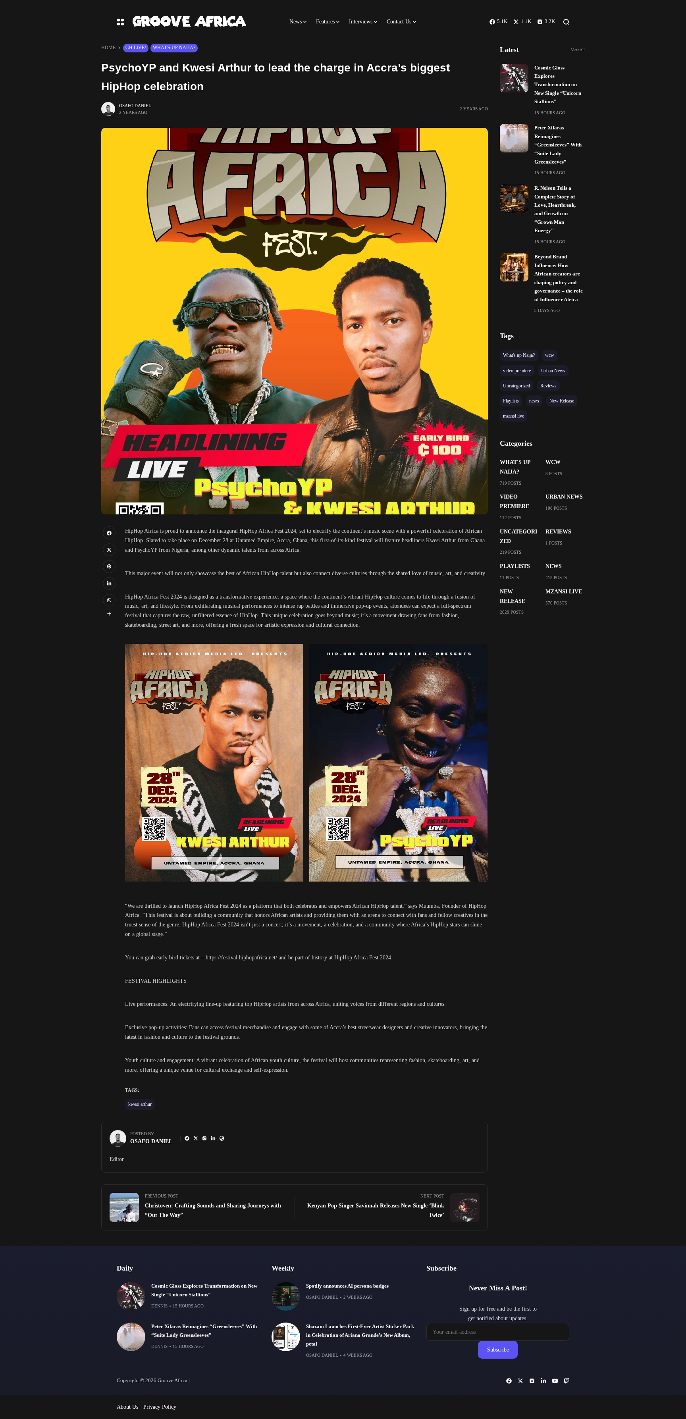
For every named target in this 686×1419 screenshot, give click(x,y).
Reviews (558, 532)
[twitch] (566, 1381)
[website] (222, 1138)
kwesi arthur (140, 1104)
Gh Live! (135, 47)
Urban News (564, 497)
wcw (553, 462)
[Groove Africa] (204, 22)
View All (578, 50)
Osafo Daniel (135, 105)
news (553, 566)
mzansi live (563, 592)
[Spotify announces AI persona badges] (286, 1296)
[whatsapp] (109, 600)
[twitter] (109, 549)
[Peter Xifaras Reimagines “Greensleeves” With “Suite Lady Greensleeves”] (514, 138)
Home (108, 47)
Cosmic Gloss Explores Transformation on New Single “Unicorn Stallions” (557, 85)
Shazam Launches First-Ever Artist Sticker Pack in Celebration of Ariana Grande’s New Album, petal (360, 1335)
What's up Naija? (174, 47)
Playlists (515, 566)
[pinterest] (109, 566)
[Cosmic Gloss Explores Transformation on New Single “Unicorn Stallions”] (514, 78)
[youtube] (555, 1381)
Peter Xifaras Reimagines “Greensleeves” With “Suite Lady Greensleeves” (558, 145)
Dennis (159, 1305)
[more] (109, 613)
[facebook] (109, 532)
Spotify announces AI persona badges (347, 1286)
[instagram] (204, 1138)
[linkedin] (109, 583)
